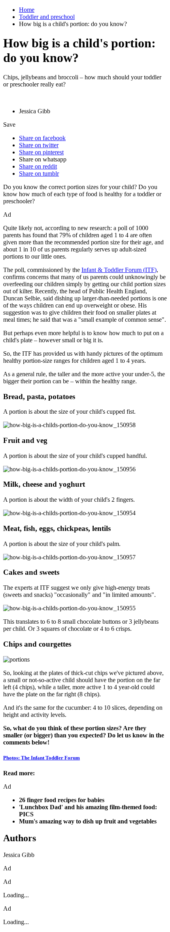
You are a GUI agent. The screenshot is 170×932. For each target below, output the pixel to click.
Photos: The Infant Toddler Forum (41, 758)
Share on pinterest (41, 152)
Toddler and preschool (47, 16)
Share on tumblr (39, 173)
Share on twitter (39, 145)
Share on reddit (38, 166)
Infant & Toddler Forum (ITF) (119, 269)
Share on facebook (42, 138)
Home (26, 9)
